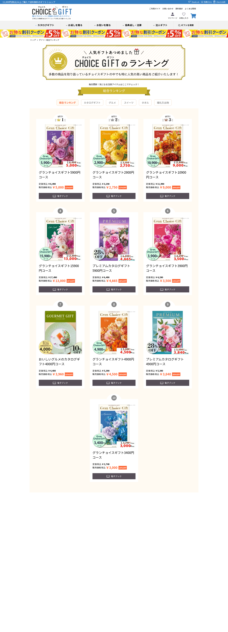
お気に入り (183, 18)
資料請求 (179, 8)
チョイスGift (220, 2)
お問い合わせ (167, 8)
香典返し (133, 25)
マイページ (172, 18)
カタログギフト (46, 25)
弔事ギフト (208, 2)
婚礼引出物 (163, 102)
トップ (33, 40)
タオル (145, 102)
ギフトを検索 (187, 25)
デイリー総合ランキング (49, 40)
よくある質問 (190, 8)
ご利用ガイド (154, 8)
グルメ (112, 102)
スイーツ (129, 102)
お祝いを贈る (104, 25)
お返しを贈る (75, 25)
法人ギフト (161, 25)
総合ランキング (67, 102)
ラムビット (196, 2)
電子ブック (62, 196)
